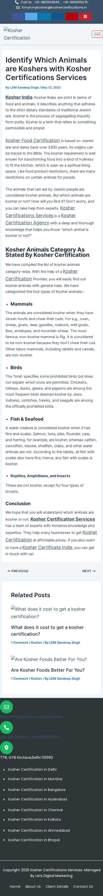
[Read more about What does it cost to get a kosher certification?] (51, 612)
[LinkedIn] (44, 16)
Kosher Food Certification (33, 140)
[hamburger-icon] (97, 34)
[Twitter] (31, 16)
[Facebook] (18, 16)
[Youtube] (72, 16)
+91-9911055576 (45, 737)
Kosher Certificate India (47, 547)
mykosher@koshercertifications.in (31, 716)
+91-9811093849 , (15, 737)
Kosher (36, 642)
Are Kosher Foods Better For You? (48, 670)
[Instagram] (58, 16)
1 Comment (19, 642)
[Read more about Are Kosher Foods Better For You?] (49, 658)
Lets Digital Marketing (53, 875)
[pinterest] (85, 16)
